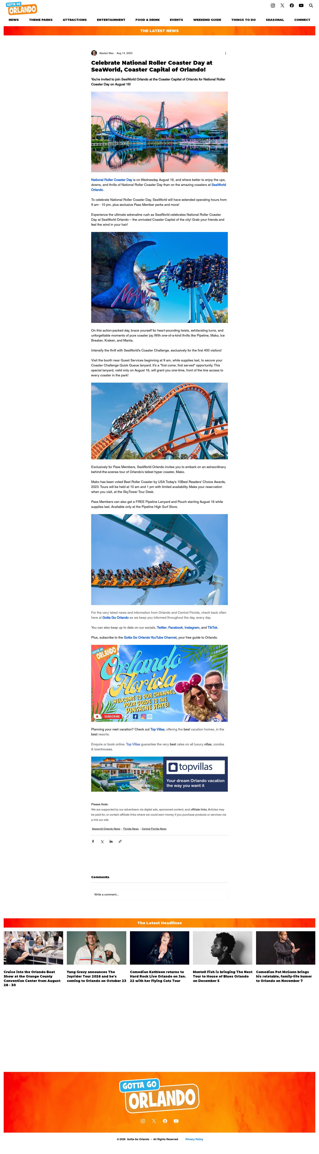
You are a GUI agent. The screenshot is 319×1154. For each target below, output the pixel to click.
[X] (282, 5)
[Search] (311, 5)
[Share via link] (120, 841)
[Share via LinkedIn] (111, 841)
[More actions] (225, 53)
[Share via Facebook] (93, 841)
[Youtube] (301, 5)
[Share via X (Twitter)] (102, 841)
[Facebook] (291, 5)
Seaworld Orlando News (106, 828)
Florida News (131, 828)
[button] (41, 19)
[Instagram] (273, 5)
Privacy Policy (194, 1139)
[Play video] (159, 683)
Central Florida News (154, 828)
